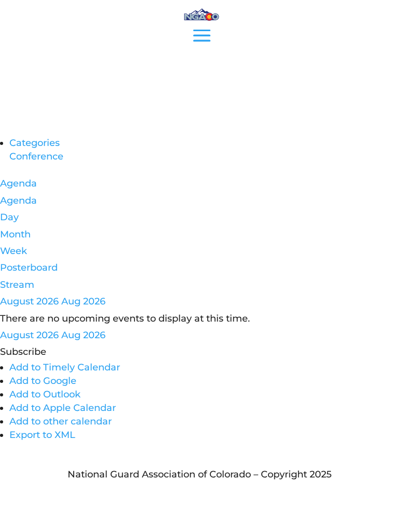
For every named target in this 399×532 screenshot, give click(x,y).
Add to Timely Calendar (64, 367)
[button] (23, 351)
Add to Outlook (45, 394)
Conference (36, 156)
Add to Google (42, 381)
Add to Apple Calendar (62, 408)
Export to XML (42, 435)
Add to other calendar (60, 421)
